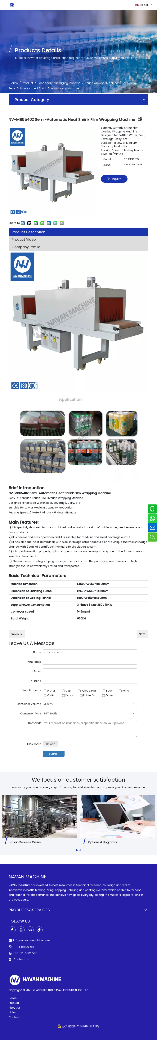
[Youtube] (21, 930)
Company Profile (26, 247)
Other (109, 695)
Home (13, 998)
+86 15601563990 (24, 947)
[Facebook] (12, 930)
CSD (68, 690)
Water (50, 690)
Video (12, 1012)
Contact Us (21, 959)
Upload (50, 744)
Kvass (69, 695)
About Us (14, 1008)
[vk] (30, 930)
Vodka (50, 695)
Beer (108, 690)
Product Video (24, 239)
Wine (125, 690)
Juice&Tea (88, 690)
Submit (54, 754)
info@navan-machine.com (31, 940)
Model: (107, 159)
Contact (14, 1017)
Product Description (28, 232)
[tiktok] (39, 930)
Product (14, 1003)
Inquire (116, 179)
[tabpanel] (39, 820)
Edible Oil (89, 695)
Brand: (107, 165)
